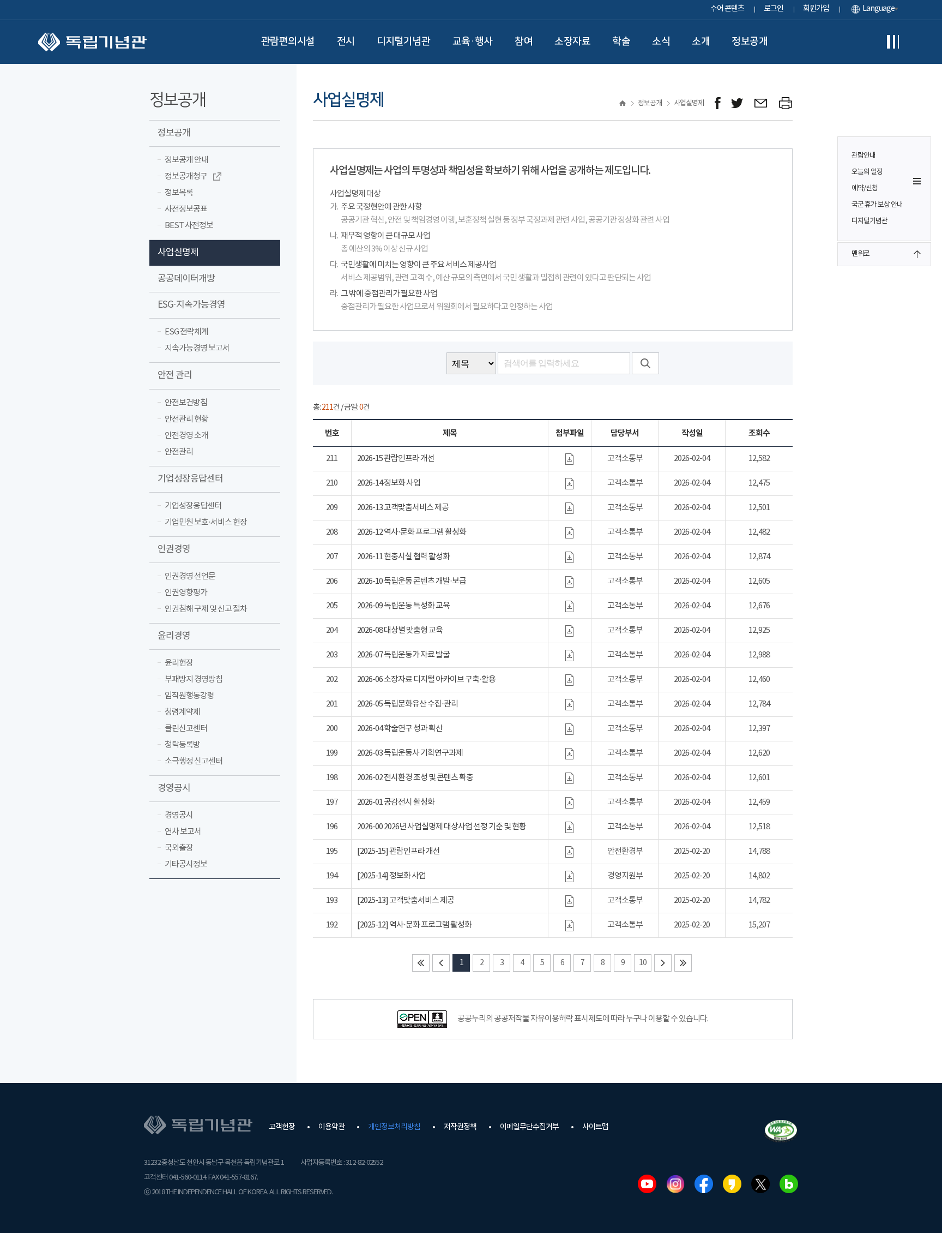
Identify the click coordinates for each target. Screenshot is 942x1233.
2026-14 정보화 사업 (388, 483)
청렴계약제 (182, 712)
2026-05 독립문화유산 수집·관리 (407, 704)
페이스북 (704, 1184)
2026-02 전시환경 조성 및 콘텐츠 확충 (415, 777)
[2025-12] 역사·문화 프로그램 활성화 (414, 925)
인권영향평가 (186, 592)
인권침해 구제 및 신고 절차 (206, 609)
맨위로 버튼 (917, 254)
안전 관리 (175, 375)
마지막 (683, 963)
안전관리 (179, 452)
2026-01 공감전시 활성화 (395, 802)
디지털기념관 (404, 41)
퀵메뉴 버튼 (917, 181)
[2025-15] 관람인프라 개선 (398, 851)
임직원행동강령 (189, 696)
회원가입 (816, 8)
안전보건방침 (186, 403)
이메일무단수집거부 (529, 1127)
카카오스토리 (732, 1184)
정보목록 (179, 192)
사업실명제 (178, 252)
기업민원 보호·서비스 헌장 (206, 522)
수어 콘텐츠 (727, 8)
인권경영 (174, 549)
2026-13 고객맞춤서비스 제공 (403, 507)
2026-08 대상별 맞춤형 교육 (400, 630)
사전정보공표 (186, 209)
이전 (441, 963)
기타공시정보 (186, 864)
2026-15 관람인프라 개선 (395, 458)
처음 (421, 963)
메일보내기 (761, 103)
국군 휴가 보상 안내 (877, 205)
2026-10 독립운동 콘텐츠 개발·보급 (411, 581)
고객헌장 (282, 1127)
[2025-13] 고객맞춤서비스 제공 (405, 900)
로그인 (773, 8)
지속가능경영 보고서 (197, 348)
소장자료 (572, 41)
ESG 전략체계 (186, 332)
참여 (524, 41)
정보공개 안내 (186, 160)
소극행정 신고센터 (193, 761)
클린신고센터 (186, 728)
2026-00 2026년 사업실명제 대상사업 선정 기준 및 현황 (441, 826)
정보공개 (750, 41)
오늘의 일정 (867, 172)
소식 (661, 41)
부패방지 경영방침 (193, 679)
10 (643, 963)
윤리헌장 (179, 663)
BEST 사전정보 (189, 225)
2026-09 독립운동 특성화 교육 (403, 605)
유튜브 (647, 1184)
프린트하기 (786, 103)
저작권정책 (460, 1127)
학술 (621, 41)
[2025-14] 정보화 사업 (391, 876)
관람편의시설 (288, 41)
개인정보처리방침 (394, 1127)
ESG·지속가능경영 (191, 305)
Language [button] (878, 8)
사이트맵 (595, 1127)
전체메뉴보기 (893, 42)
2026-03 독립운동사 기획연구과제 (410, 753)
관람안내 (863, 156)
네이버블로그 (789, 1184)
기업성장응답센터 (190, 479)
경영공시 (174, 788)
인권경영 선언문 (190, 576)
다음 (663, 963)
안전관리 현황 (186, 419)
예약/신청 (865, 188)
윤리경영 (174, 636)
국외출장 (179, 848)
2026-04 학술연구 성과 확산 (400, 728)
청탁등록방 (182, 745)
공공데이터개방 (186, 278)
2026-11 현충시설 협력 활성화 (403, 556)
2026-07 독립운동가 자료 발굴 (403, 655)
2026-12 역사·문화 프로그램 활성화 (411, 532)
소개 (701, 41)
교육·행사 (472, 41)
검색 (645, 363)
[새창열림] (717, 103)
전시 (346, 41)
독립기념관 (92, 42)
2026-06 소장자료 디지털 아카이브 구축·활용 (426, 679)
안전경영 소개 (186, 435)
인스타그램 (675, 1184)
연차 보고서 (183, 831)
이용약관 (331, 1127)
